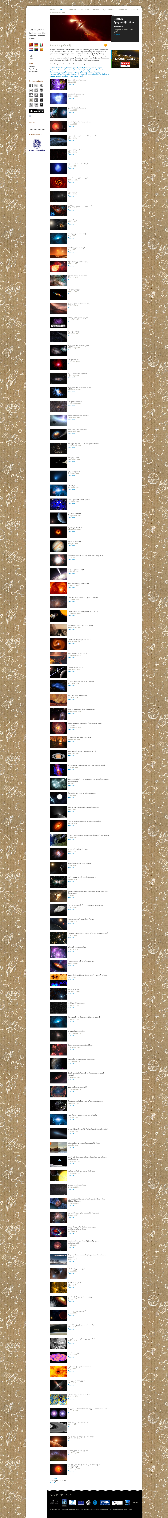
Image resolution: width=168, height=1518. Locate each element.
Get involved (109, 9)
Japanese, (77, 72)
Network (72, 9)
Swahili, (96, 74)
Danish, (71, 70)
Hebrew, (99, 70)
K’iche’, (60, 74)
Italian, (63, 68)
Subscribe (123, 9)
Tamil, (101, 74)
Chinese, (60, 70)
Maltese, (90, 72)
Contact (134, 9)
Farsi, (76, 70)
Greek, (86, 70)
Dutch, (58, 68)
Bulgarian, (53, 70)
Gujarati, (92, 70)
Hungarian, (54, 72)
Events (96, 9)
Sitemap (73, 1495)
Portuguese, (54, 74)
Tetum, (106, 74)
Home (51, 12)
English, (53, 68)
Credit (59, 1495)
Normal (52, 1483)
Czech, (66, 70)
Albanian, (87, 68)
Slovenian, (89, 74)
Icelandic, (61, 72)
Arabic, (94, 68)
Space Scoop (33, 69)
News (31, 63)
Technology (65, 1495)
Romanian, (67, 74)
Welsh (81, 76)
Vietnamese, (74, 76)
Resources (84, 9)
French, (81, 70)
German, (69, 68)
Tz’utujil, (59, 76)
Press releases (33, 71)
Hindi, (104, 70)
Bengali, (99, 68)
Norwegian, (97, 72)
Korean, (84, 72)
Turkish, (53, 76)
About (52, 9)
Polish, (81, 68)
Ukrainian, (66, 76)
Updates (32, 66)
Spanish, (76, 68)
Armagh (135, 1502)
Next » (56, 1479)
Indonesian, (69, 72)
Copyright (53, 1495)
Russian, (74, 74)
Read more (117, 34)
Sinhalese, (81, 74)
